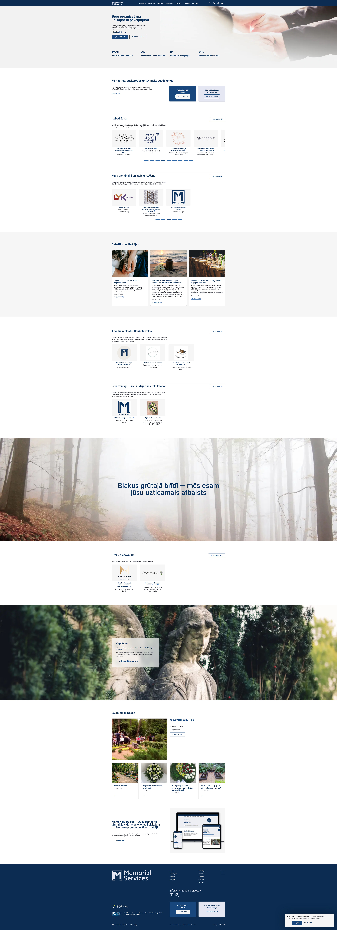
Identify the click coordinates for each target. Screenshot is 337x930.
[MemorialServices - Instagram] (177, 895)
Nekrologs (169, 3)
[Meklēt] (210, 3)
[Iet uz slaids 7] (179, 160)
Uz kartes (201, 879)
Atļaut (297, 922)
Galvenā (172, 871)
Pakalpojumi (142, 3)
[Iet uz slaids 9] (191, 160)
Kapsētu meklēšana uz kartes (128, 661)
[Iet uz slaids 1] (146, 160)
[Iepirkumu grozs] (214, 3)
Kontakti (195, 3)
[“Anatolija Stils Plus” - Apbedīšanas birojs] (151, 138)
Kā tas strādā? (120, 841)
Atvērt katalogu (216, 555)
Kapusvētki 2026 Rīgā (182, 719)
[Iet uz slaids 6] (174, 160)
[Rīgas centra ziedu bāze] (152, 408)
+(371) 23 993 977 (183, 96)
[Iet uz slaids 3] (157, 160)
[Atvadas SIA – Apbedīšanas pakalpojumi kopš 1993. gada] (206, 138)
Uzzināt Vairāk (116, 93)
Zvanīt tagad (120, 37)
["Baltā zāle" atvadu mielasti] (153, 353)
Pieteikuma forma (212, 96)
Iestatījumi (308, 922)
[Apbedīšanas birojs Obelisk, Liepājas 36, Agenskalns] (178, 138)
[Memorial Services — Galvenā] (117, 3)
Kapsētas (151, 3)
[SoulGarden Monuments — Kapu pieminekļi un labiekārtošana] (124, 573)
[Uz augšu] (223, 872)
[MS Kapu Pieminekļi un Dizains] (151, 197)
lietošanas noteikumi (189, 925)
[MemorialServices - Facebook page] (172, 895)
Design (219, 925)
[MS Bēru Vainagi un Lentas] (124, 408)
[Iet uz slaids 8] (185, 160)
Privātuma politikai (175, 925)
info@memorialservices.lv (185, 890)
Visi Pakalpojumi (137, 37)
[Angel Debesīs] (124, 138)
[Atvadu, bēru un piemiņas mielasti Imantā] (124, 353)
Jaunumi (178, 3)
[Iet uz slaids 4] (163, 160)
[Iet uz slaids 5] (168, 160)
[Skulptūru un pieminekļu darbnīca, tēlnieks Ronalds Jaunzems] (124, 197)
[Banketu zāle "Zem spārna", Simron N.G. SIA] (181, 353)
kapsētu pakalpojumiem (129, 27)
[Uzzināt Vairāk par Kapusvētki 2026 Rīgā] (139, 739)
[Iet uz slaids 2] (151, 160)
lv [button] (222, 3)
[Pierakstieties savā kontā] (218, 3)
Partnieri (187, 3)
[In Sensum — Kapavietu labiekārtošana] (152, 573)
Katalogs (160, 3)
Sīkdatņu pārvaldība (123, 908)
